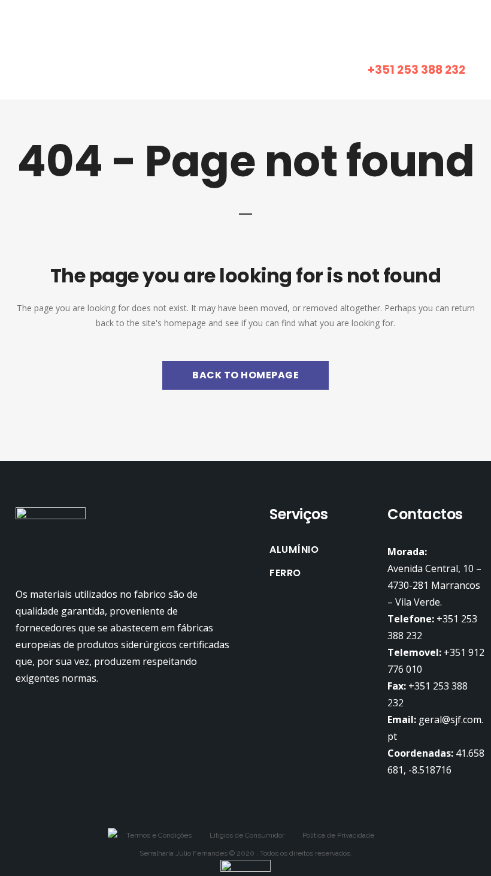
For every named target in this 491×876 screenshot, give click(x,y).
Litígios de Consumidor (247, 835)
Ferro (285, 573)
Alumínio (294, 549)
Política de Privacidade (338, 835)
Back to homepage (245, 375)
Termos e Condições (159, 835)
